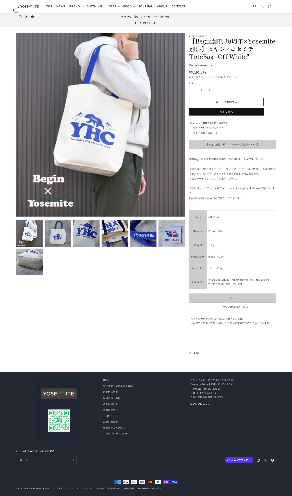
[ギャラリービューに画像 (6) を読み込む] (171, 233)
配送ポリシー (114, 488)
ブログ (107, 415)
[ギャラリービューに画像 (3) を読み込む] (86, 233)
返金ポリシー (62, 488)
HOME (106, 380)
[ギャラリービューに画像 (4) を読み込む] (114, 233)
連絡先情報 (129, 488)
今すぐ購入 (226, 111)
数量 (191, 83)
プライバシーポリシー (115, 433)
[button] (75, 6)
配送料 (199, 77)
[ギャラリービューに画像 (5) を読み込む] (143, 233)
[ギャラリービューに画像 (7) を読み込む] (29, 261)
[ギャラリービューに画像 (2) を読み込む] (57, 233)
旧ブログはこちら (200, 403)
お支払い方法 (110, 392)
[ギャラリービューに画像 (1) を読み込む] (29, 233)
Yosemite (28, 488)
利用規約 (100, 488)
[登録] (73, 460)
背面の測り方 (110, 409)
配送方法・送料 (111, 398)
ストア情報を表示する (205, 132)
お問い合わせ (110, 421)
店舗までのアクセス (114, 427)
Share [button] (196, 353)
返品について (110, 403)
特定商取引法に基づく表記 (118, 386)
